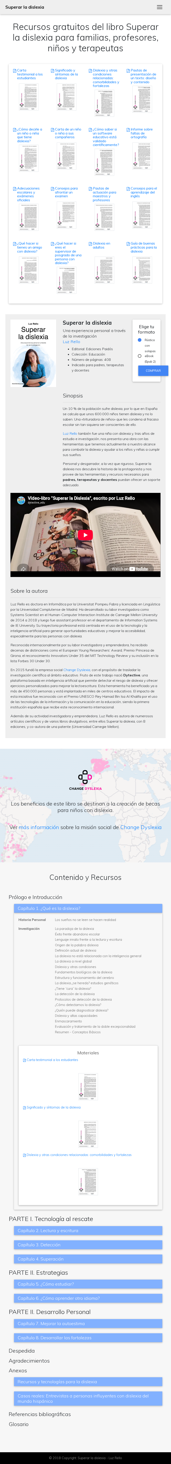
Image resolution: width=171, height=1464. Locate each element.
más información (39, 827)
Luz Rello (71, 341)
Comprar (153, 370)
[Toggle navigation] (160, 7)
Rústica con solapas (150, 340)
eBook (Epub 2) (150, 356)
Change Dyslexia (76, 670)
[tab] (88, 908)
